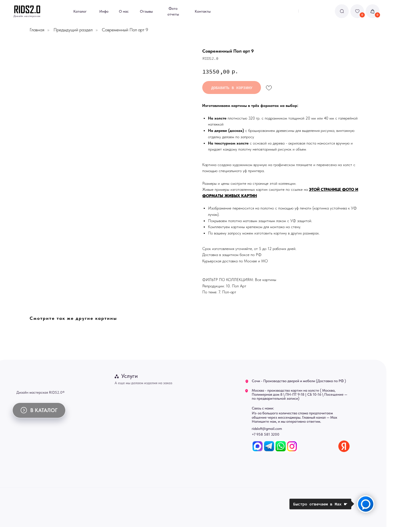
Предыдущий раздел (73, 29)
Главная (37, 29)
